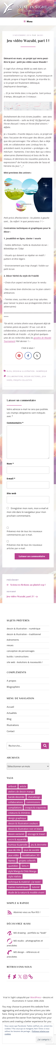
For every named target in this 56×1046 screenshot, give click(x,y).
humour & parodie (17, 844)
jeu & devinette (38, 844)
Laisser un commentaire (21, 400)
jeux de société (31, 849)
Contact (10, 731)
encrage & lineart (36, 833)
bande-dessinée (16, 796)
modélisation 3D (30, 855)
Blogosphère (13, 686)
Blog (9, 718)
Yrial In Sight (32, 7)
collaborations (15, 376)
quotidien (13, 865)
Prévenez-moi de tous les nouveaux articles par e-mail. (24, 546)
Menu (29, 21)
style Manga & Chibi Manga (22, 871)
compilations (15, 807)
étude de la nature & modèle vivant (26, 892)
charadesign (34, 796)
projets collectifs (22, 380)
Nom (10, 463)
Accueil (10, 706)
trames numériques (18, 887)
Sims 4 (25, 865)
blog (9, 371)
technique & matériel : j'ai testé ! (24, 881)
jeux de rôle (14, 849)
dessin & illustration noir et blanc (25, 828)
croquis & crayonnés (35, 807)
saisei (40, 35)
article (23, 786)
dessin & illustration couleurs (23, 823)
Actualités (12, 712)
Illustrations (13, 725)
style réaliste (14, 876)
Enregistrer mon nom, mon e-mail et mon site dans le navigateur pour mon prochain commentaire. (27, 512)
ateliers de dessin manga (21, 791)
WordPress (36, 997)
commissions (33, 802)
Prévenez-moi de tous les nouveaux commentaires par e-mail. (24, 533)
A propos (11, 680)
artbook (12, 786)
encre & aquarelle (17, 839)
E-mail (11, 478)
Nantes (11, 860)
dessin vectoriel (32, 376)
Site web (11, 493)
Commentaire (15, 422)
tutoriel (35, 887)
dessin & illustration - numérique (30, 371)
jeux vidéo (13, 855)
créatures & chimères (19, 812)
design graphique (17, 818)
